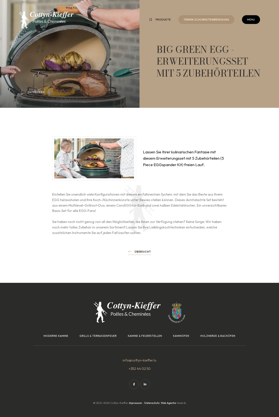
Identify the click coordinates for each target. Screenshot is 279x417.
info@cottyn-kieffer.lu (139, 360)
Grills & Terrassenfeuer (98, 336)
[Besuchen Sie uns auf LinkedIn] (145, 384)
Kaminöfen (181, 336)
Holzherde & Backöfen (217, 336)
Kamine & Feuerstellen (145, 336)
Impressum (135, 403)
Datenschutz (152, 403)
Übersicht (143, 251)
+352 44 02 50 (140, 368)
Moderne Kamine (56, 336)
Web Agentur (169, 403)
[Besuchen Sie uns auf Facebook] (134, 384)
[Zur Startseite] (46, 20)
